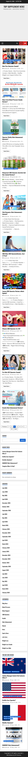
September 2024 (6, 536)
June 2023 (5, 578)
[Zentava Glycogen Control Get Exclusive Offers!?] (14, 666)
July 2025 (4, 514)
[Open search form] (17, 43)
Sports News (5, 633)
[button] (2, 43)
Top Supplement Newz (14, 6)
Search (4, 436)
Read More (7, 78)
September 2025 (6, 510)
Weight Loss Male (8, 62)
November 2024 (6, 533)
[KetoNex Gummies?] (14, 713)
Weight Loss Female (15, 60)
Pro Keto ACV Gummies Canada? (14, 362)
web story (4, 637)
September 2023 (6, 566)
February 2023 (6, 592)
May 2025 (4, 518)
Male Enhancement (8, 133)
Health (16, 168)
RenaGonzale (6, 68)
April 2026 (5, 499)
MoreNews (10, 755)
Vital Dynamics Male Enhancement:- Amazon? (14, 202)
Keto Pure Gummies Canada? (14, 56)
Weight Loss (7, 60)
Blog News (16, 206)
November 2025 (6, 503)
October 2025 (5, 507)
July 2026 (4, 488)
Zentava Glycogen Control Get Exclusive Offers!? (13, 677)
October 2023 (5, 563)
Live (25, 43)
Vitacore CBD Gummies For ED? (14, 319)
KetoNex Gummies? (7, 460)
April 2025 (5, 522)
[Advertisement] (14, 25)
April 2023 (5, 585)
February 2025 (6, 529)
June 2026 (5, 492)
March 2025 (5, 525)
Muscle (4, 626)
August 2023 (5, 570)
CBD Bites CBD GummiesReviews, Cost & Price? (14, 244)
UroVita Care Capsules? (8, 457)
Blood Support (6, 611)
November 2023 (6, 559)
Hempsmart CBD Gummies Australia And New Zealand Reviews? (14, 163)
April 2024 (5, 540)
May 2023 (4, 581)
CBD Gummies (7, 249)
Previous (4, 426)
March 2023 (5, 589)
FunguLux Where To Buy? (8, 466)
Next (15, 429)
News (3, 629)
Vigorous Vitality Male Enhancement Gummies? (14, 127)
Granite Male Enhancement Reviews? (14, 398)
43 (11, 429)
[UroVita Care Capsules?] (14, 690)
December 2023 (6, 555)
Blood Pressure (7, 95)
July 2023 (4, 574)
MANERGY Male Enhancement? (10, 463)
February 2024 (6, 548)
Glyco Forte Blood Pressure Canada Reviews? (14, 90)
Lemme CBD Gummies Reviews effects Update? (14, 281)
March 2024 (5, 544)
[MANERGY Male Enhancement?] (14, 735)
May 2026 (4, 495)
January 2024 (5, 551)
